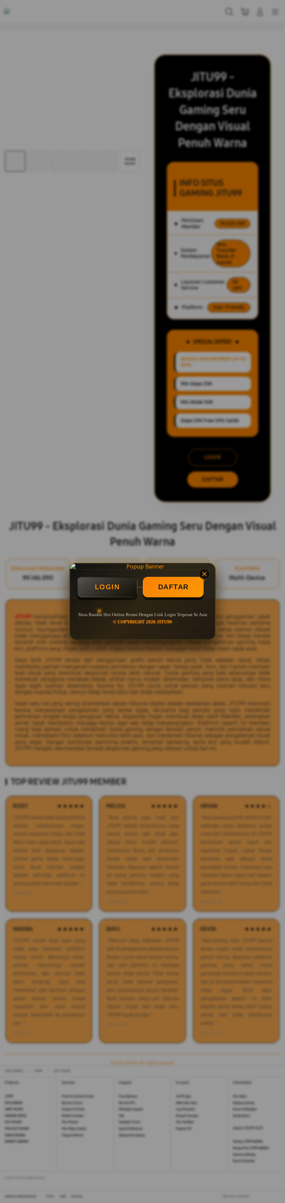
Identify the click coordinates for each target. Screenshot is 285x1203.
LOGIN (107, 587)
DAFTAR (173, 587)
